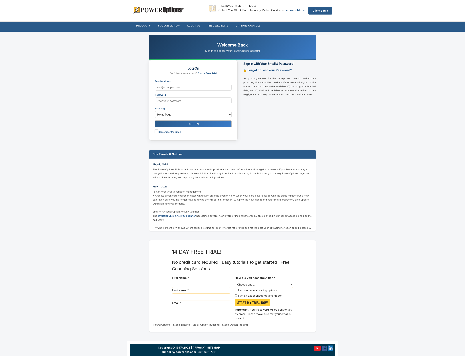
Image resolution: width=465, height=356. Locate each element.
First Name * (180, 278)
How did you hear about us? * (255, 278)
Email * (176, 303)
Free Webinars (218, 25)
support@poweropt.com (178, 352)
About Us (194, 25)
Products (143, 25)
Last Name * (180, 290)
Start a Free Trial (207, 73)
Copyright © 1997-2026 (174, 347)
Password (160, 95)
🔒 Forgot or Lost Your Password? (267, 70)
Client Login (320, 10)
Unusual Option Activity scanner (177, 215)
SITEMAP (213, 347)
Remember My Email (169, 132)
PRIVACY (199, 347)
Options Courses (248, 25)
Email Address (163, 81)
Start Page (160, 108)
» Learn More (295, 10)
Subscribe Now (169, 25)
